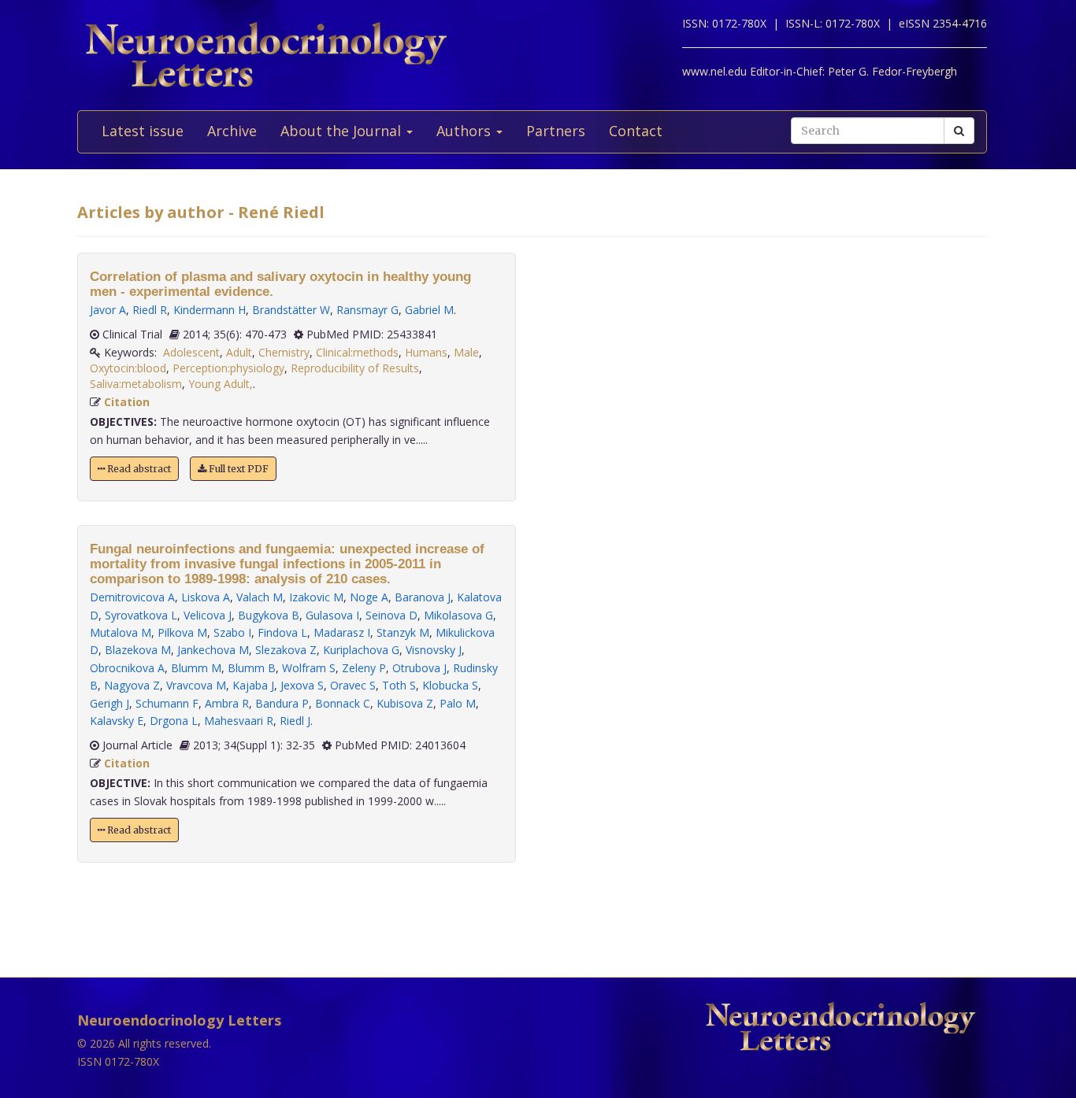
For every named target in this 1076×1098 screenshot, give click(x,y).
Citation (127, 401)
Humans (426, 352)
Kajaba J (253, 685)
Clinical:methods (357, 352)
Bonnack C (342, 703)
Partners (555, 130)
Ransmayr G (367, 309)
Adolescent (191, 352)
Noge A (369, 597)
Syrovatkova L (141, 615)
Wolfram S (309, 667)
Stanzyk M (403, 632)
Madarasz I (342, 632)
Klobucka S (450, 685)
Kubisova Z (405, 703)
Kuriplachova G (361, 649)
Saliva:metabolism (136, 383)
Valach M (259, 597)
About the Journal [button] (342, 130)
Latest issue (143, 130)
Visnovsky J (434, 649)
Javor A (108, 309)
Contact (635, 130)
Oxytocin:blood (128, 367)
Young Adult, (220, 383)
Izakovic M (316, 597)
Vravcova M (196, 685)
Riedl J (295, 720)
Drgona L (174, 720)
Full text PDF (237, 469)
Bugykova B (268, 615)
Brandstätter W (291, 309)
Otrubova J (419, 667)
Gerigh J (109, 703)
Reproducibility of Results (355, 367)
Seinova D (391, 615)
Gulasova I (332, 615)
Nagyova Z (132, 685)
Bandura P (282, 703)
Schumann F (167, 703)
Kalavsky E (116, 720)
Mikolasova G (458, 615)
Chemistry (284, 352)
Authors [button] (465, 130)
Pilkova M (182, 632)
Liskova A (205, 597)
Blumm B (252, 667)
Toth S (399, 685)
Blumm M (196, 667)
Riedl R (149, 309)
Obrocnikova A (127, 667)
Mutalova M (120, 632)
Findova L (282, 632)
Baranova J (423, 597)
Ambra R (227, 703)
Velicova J (208, 615)
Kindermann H (209, 309)
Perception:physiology (228, 367)
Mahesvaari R (238, 720)
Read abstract (138, 469)
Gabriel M (429, 309)
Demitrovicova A (132, 597)
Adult (239, 352)
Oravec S (353, 685)
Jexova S (302, 685)
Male (466, 352)
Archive (232, 130)
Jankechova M (213, 649)
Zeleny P (364, 667)
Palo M (458, 703)
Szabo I (232, 632)
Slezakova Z (286, 649)
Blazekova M (138, 649)
